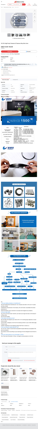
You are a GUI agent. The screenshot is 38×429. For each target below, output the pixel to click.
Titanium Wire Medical (5, 419)
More (2, 421)
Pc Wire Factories (22, 414)
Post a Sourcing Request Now (29, 360)
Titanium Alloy (17, 7)
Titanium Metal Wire (5, 417)
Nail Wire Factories (30, 414)
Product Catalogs (15, 401)
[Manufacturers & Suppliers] (19, 2)
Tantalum (2, 405)
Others (29, 405)
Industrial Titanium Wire (13, 417)
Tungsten (11, 403)
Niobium (20, 405)
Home (2, 7)
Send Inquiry (10, 51)
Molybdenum (21, 403)
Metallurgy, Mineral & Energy (7, 7)
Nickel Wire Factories (15, 414)
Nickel (11, 405)
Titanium (29, 403)
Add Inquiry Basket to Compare (19, 38)
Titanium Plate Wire (30, 417)
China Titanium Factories (5, 414)
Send (9, 360)
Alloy (13, 7)
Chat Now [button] (29, 51)
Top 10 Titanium (13, 419)
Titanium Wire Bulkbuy (21, 419)
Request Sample (17, 53)
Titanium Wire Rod (22, 417)
